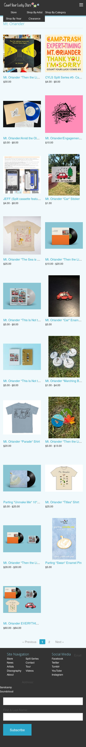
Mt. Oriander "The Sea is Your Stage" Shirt (31, 259)
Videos (30, 670)
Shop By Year (13, 18)
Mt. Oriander (13, 23)
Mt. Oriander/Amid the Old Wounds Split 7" (31, 138)
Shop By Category (55, 12)
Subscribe (17, 729)
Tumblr (55, 666)
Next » (59, 642)
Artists (10, 666)
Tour (28, 666)
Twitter (55, 662)
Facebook (57, 658)
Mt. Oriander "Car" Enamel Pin (65, 320)
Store (14, 12)
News (10, 662)
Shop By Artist (34, 12)
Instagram (57, 674)
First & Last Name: (15, 709)
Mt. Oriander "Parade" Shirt (21, 441)
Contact (30, 662)
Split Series (32, 658)
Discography (14, 670)
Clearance (34, 18)
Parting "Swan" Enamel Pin (63, 562)
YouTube (57, 670)
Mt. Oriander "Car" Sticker (62, 198)
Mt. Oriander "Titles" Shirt (62, 502)
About (10, 674)
